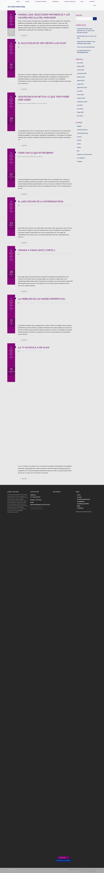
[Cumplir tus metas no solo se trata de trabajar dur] (63, 557)
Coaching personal (41, 1)
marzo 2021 (80, 94)
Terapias (79, 161)
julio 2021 (79, 91)
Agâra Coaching (11, 869)
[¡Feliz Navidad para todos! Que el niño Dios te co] (63, 668)
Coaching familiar (69, 1)
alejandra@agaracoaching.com (40, 504)
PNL (78, 151)
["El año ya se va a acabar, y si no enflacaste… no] (70, 575)
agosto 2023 (80, 80)
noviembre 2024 (82, 73)
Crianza (79, 137)
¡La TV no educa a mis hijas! (33, 347)
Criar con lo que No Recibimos (35, 152)
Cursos (27, 1)
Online (79, 144)
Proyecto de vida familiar (84, 154)
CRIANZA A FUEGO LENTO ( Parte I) (36, 250)
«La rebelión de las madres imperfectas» (41, 298)
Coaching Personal (82, 133)
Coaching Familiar (82, 129)
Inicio (18, 1)
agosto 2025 (80, 66)
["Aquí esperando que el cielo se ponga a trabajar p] (56, 724)
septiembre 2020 (82, 101)
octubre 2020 (81, 98)
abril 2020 (80, 116)
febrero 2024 (81, 77)
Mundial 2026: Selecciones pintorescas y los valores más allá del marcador (85, 30)
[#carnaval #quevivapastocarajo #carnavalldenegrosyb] (56, 499)
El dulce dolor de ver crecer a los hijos (42, 43)
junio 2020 (80, 109)
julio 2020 (80, 105)
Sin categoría (81, 158)
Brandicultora (87, 511)
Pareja (79, 147)
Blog (82, 1)
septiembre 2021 (82, 87)
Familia (79, 140)
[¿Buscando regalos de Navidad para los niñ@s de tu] (70, 755)
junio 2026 (80, 63)
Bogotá (79, 126)
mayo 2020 (80, 112)
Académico (55, 1)
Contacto (92, 1)
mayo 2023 (80, 84)
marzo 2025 (80, 70)
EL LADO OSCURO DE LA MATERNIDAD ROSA (40, 201)
